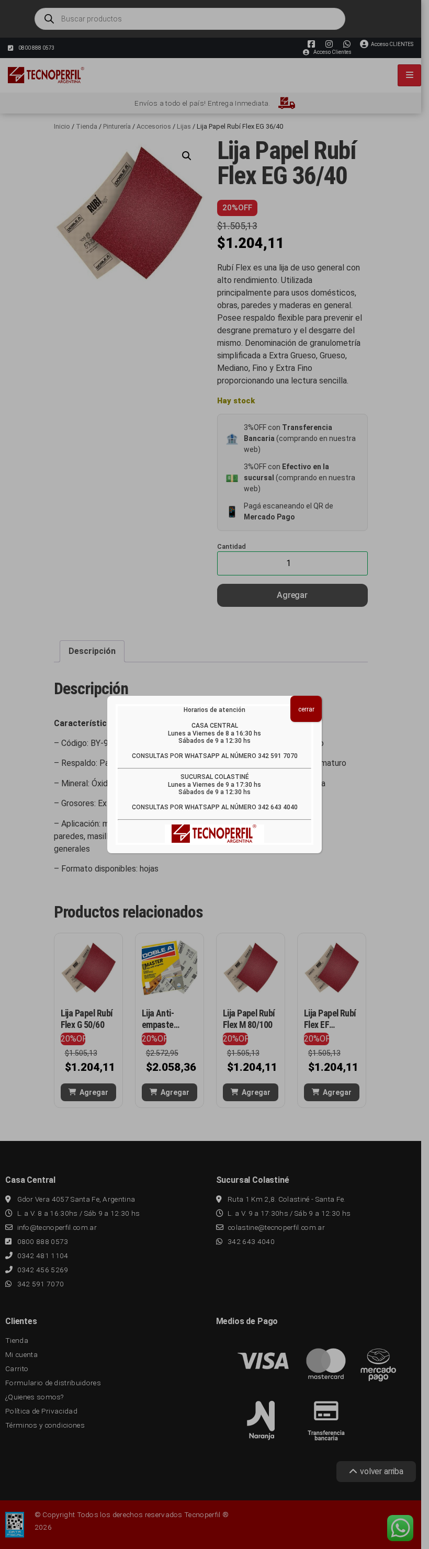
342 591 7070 (278, 756)
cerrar (306, 709)
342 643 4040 (278, 807)
